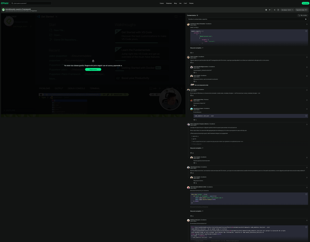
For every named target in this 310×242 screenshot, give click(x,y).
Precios (191, 3)
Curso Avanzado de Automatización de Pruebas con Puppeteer (21, 10)
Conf (185, 3)
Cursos (162, 3)
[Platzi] (4, 3)
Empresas (169, 3)
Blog (175, 3)
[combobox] (31, 3)
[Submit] (12, 3)
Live (180, 3)
